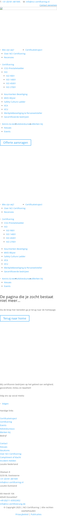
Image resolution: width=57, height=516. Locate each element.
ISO (5, 72)
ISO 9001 (10, 75)
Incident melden (8, 460)
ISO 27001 (11, 87)
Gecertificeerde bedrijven (16, 116)
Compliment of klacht (10, 457)
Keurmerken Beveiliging (15, 94)
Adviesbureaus (25, 124)
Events (7, 131)
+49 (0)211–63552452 (10, 500)
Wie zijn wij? (8, 49)
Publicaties (36, 514)
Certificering (8, 64)
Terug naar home (14, 318)
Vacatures (5, 450)
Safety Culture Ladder (14, 101)
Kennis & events (10, 124)
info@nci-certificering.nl (38, 1)
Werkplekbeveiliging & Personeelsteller (23, 113)
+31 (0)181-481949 (11, 1)
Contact (3, 443)
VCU (6, 109)
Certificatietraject (33, 49)
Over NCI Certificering (14, 53)
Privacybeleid (21, 514)
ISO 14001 (11, 79)
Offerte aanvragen (15, 142)
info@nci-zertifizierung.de (12, 504)
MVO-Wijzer (10, 98)
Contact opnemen (48, 5)
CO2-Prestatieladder (14, 68)
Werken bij (37, 124)
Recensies (9, 57)
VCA (6, 105)
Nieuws (7, 127)
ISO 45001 (11, 83)
